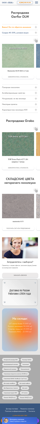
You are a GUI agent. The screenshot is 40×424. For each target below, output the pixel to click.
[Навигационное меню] (36, 3)
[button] (18, 59)
